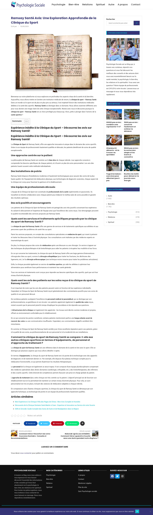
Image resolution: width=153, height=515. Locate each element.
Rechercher (110, 19)
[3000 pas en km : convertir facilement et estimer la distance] (132, 114)
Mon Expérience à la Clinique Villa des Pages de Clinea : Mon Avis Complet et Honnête (47, 402)
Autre (111, 4)
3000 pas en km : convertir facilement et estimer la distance (131, 126)
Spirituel (100, 4)
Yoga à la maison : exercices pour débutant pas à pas (114, 177)
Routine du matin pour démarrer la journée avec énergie (131, 177)
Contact (135, 4)
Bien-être (74, 4)
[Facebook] (112, 476)
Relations (87, 4)
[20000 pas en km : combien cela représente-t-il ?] (114, 114)
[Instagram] (122, 476)
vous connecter (26, 453)
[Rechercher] (137, 23)
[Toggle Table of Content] (25, 121)
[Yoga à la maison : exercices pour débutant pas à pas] (114, 166)
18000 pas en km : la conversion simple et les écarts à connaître (131, 152)
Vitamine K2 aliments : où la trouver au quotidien (112, 151)
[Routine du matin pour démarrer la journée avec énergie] (132, 166)
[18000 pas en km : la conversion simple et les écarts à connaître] (132, 140)
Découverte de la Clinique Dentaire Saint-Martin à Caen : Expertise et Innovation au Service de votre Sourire (55, 405)
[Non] (150, 511)
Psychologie (58, 4)
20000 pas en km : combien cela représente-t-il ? (114, 124)
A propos (123, 4)
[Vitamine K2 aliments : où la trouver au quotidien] (114, 140)
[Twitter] (117, 476)
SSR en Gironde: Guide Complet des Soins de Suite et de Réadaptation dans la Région (47, 409)
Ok (137, 511)
